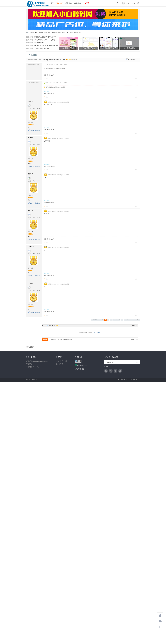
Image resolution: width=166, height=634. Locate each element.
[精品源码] (29, 37)
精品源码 (68, 3)
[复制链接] (74, 60)
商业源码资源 (39, 32)
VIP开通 (86, 3)
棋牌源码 (77, 3)
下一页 (136, 319)
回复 (47, 78)
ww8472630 (31, 246)
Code (55, 326)
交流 (57, 361)
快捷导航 (138, 3)
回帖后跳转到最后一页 (66, 339)
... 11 (130, 319)
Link (50, 326)
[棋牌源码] (29, 48)
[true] (137, 362)
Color (45, 326)
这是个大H (30, 174)
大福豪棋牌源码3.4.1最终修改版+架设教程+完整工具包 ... (66, 32)
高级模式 (134, 325)
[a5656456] (127, 59)
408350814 (30, 137)
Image (48, 326)
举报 (136, 78)
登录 (133, 3)
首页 (52, 3)
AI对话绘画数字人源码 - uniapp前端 (44, 40)
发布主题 (34, 55)
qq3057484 (30, 101)
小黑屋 (33, 379)
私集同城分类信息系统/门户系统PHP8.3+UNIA (47, 37)
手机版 (28, 379)
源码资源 (59, 3)
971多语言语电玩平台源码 (41, 48)
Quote (52, 326)
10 (127, 319)
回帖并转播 (53, 339)
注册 (127, 3)
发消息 (38, 130)
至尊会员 (30, 122)
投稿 (65, 361)
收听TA (32, 130)
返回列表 (95, 319)
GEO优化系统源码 (39, 42)
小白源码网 (27, 32)
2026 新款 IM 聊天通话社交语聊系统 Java (46, 45)
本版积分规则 (134, 339)
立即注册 (97, 332)
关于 (61, 361)
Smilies (57, 326)
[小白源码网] (37, 3)
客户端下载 (59, 364)
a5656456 (133, 59)
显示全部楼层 (63, 64)
